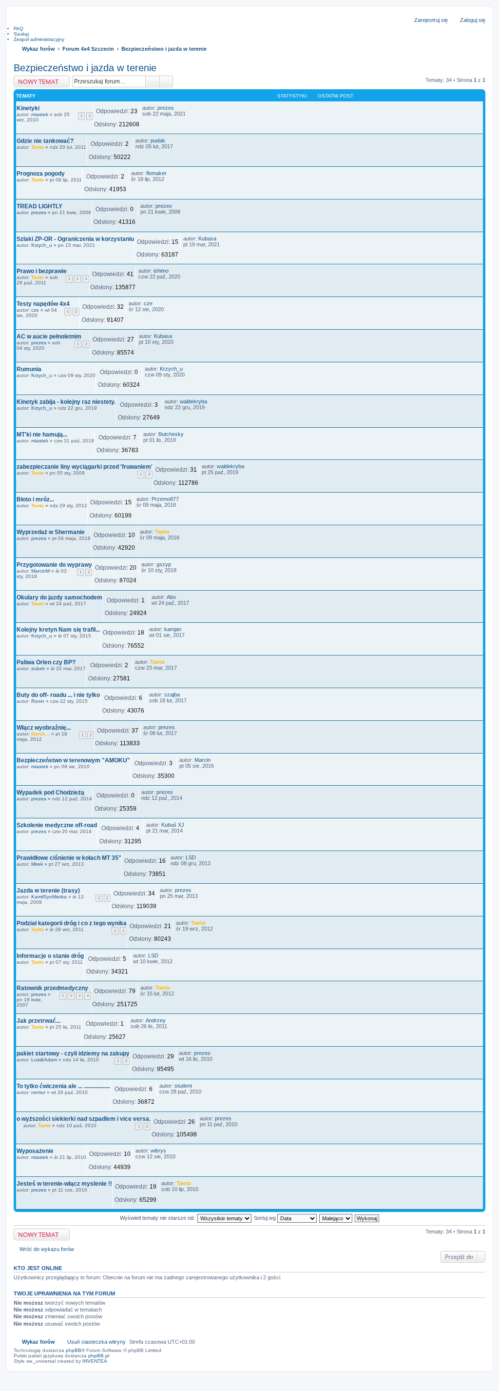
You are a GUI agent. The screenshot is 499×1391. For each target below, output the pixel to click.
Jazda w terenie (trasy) (48, 890)
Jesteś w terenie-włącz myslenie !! (64, 1183)
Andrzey (156, 1020)
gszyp (163, 564)
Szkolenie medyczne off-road (57, 825)
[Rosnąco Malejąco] (336, 1218)
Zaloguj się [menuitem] (472, 20)
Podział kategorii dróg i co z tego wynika (72, 923)
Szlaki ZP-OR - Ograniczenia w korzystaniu (75, 239)
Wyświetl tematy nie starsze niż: (158, 1218)
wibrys (158, 1150)
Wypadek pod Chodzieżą (50, 792)
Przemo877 (165, 499)
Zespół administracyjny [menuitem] (39, 39)
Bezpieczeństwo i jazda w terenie (85, 67)
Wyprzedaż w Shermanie (51, 532)
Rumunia (29, 369)
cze (35, 310)
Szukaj (152, 81)
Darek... (40, 733)
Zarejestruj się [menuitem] (431, 20)
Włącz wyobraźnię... (44, 727)
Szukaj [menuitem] (21, 34)
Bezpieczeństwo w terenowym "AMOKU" (73, 760)
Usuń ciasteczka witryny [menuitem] (96, 1342)
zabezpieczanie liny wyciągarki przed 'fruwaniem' (85, 466)
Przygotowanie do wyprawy (54, 564)
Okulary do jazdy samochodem (59, 597)
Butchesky (171, 434)
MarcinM (40, 571)
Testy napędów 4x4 (43, 303)
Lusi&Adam (44, 1059)
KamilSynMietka (49, 896)
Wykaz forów (38, 1342)
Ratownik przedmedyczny (52, 988)
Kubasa (207, 238)
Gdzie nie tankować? (45, 141)
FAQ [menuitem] (18, 28)
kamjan (172, 629)
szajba (172, 694)
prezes (165, 108)
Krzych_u (41, 245)
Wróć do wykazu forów (46, 1249)
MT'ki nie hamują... (42, 434)
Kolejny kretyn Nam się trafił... (58, 629)
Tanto (37, 147)
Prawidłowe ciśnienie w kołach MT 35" (69, 857)
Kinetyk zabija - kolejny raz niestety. (66, 401)
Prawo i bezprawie (42, 271)
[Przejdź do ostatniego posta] (178, 108)
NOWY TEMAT (38, 81)
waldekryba (193, 401)
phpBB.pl (98, 1355)
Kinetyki (28, 108)
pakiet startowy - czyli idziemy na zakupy (73, 1053)
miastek (39, 114)
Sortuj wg (265, 1218)
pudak (158, 140)
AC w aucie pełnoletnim (49, 336)
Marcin (202, 760)
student (183, 1086)
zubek (38, 668)
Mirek (37, 864)
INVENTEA (94, 1361)
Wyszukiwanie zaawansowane (166, 81)
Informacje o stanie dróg (50, 956)
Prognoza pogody (41, 173)
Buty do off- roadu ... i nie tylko (58, 695)
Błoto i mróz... (35, 499)
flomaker (156, 173)
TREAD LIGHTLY (39, 206)
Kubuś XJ (172, 825)
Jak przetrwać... (38, 1020)
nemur (38, 1092)
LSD (191, 857)
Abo (171, 597)
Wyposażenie (35, 1151)
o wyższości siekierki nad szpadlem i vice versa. (84, 1118)
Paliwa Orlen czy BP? (46, 662)
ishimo (161, 271)
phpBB (73, 1350)
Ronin (37, 701)
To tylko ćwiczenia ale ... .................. (63, 1086)
